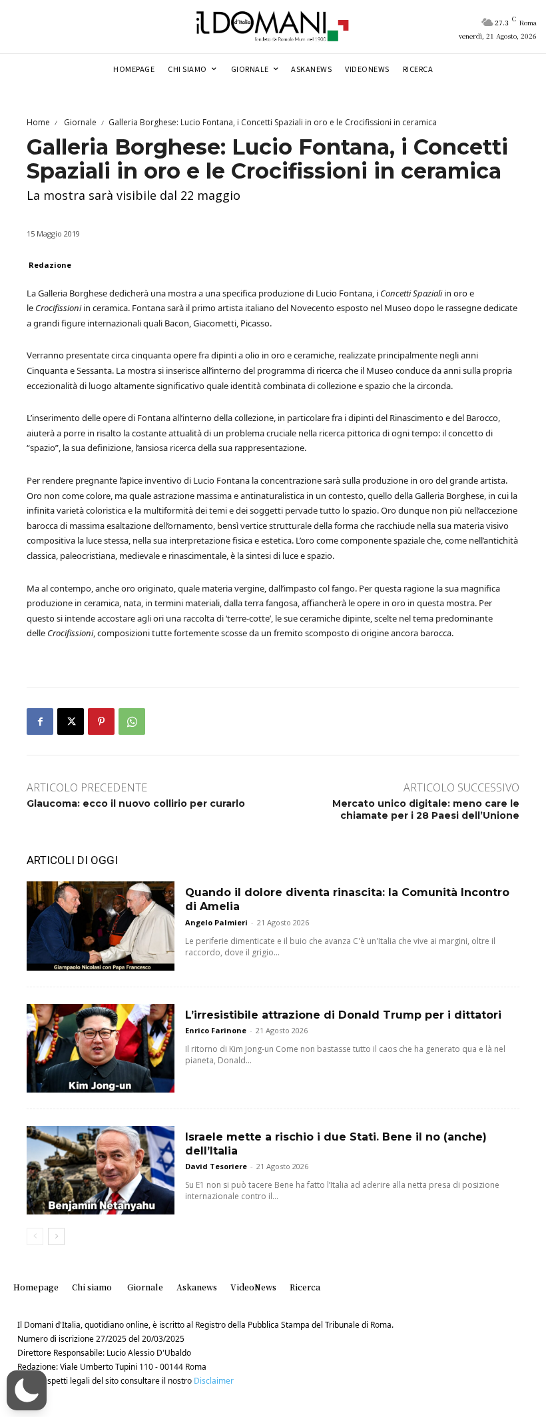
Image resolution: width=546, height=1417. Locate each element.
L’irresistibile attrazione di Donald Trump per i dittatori (343, 1015)
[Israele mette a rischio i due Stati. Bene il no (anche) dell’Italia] (100, 1170)
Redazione (50, 265)
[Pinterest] (101, 721)
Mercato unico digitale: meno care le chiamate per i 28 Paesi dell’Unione (425, 809)
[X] (70, 721)
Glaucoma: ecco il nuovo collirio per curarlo (136, 803)
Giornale (79, 122)
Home (38, 122)
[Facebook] (40, 721)
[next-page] (56, 1236)
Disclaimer (214, 1380)
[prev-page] (35, 1236)
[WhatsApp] (132, 721)
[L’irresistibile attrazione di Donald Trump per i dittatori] (100, 1048)
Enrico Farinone (215, 1030)
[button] (27, 1390)
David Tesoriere (216, 1166)
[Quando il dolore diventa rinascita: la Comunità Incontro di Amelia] (100, 925)
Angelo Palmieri (216, 922)
